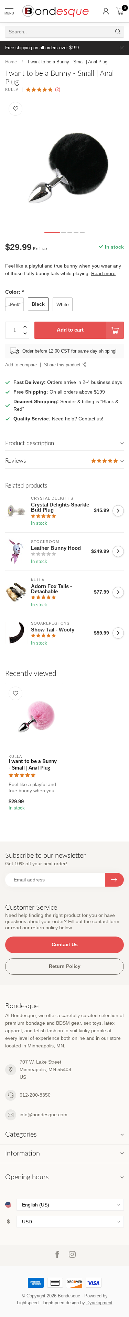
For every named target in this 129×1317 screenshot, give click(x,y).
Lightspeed (28, 1302)
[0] (120, 11)
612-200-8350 (35, 1095)
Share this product (63, 365)
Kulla (12, 90)
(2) (57, 89)
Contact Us (65, 944)
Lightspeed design (61, 1302)
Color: (14, 292)
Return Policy (64, 966)
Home (11, 61)
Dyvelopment (99, 1302)
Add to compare (21, 365)
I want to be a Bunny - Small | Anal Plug (67, 61)
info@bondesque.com (43, 1114)
